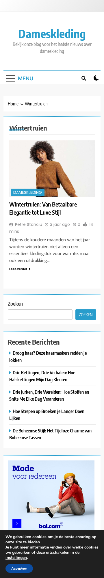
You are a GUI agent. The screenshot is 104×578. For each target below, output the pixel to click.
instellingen (16, 557)
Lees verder (18, 269)
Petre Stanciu (28, 224)
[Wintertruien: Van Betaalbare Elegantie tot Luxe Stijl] (52, 168)
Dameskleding (52, 33)
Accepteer (19, 568)
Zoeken (15, 303)
